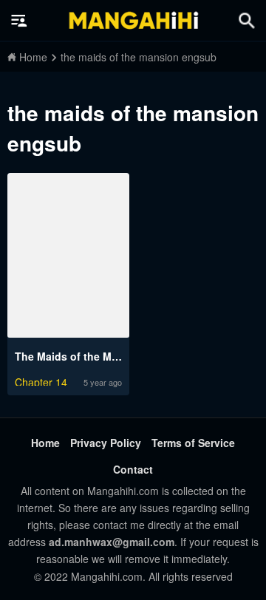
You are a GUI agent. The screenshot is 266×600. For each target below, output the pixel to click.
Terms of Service (193, 442)
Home (45, 442)
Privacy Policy (105, 442)
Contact (133, 469)
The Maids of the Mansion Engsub (101, 356)
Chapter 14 (41, 380)
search (247, 20)
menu (19, 21)
